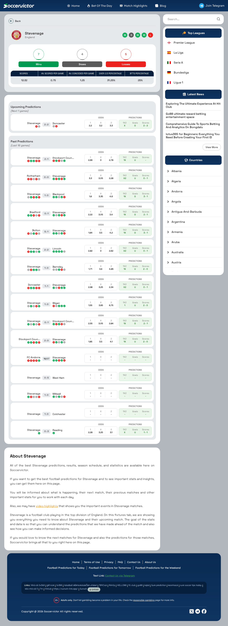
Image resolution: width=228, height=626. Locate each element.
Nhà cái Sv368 (38, 585)
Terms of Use (92, 562)
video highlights (47, 506)
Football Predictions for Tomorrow (110, 567)
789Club (103, 585)
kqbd (146, 585)
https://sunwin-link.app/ (65, 588)
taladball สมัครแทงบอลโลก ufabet (80, 585)
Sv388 (59, 585)
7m (41, 588)
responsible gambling (144, 600)
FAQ (120, 562)
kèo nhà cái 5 (31, 588)
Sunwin (83, 588)
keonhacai (173, 585)
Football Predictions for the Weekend (158, 567)
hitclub (48, 588)
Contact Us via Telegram (120, 575)
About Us (150, 562)
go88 (139, 585)
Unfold (95, 589)
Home (75, 562)
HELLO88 (121, 585)
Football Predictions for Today (65, 567)
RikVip (112, 585)
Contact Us (133, 562)
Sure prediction (158, 585)
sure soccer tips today (191, 585)
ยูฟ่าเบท (50, 585)
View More (212, 147)
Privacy (108, 562)
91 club (131, 585)
